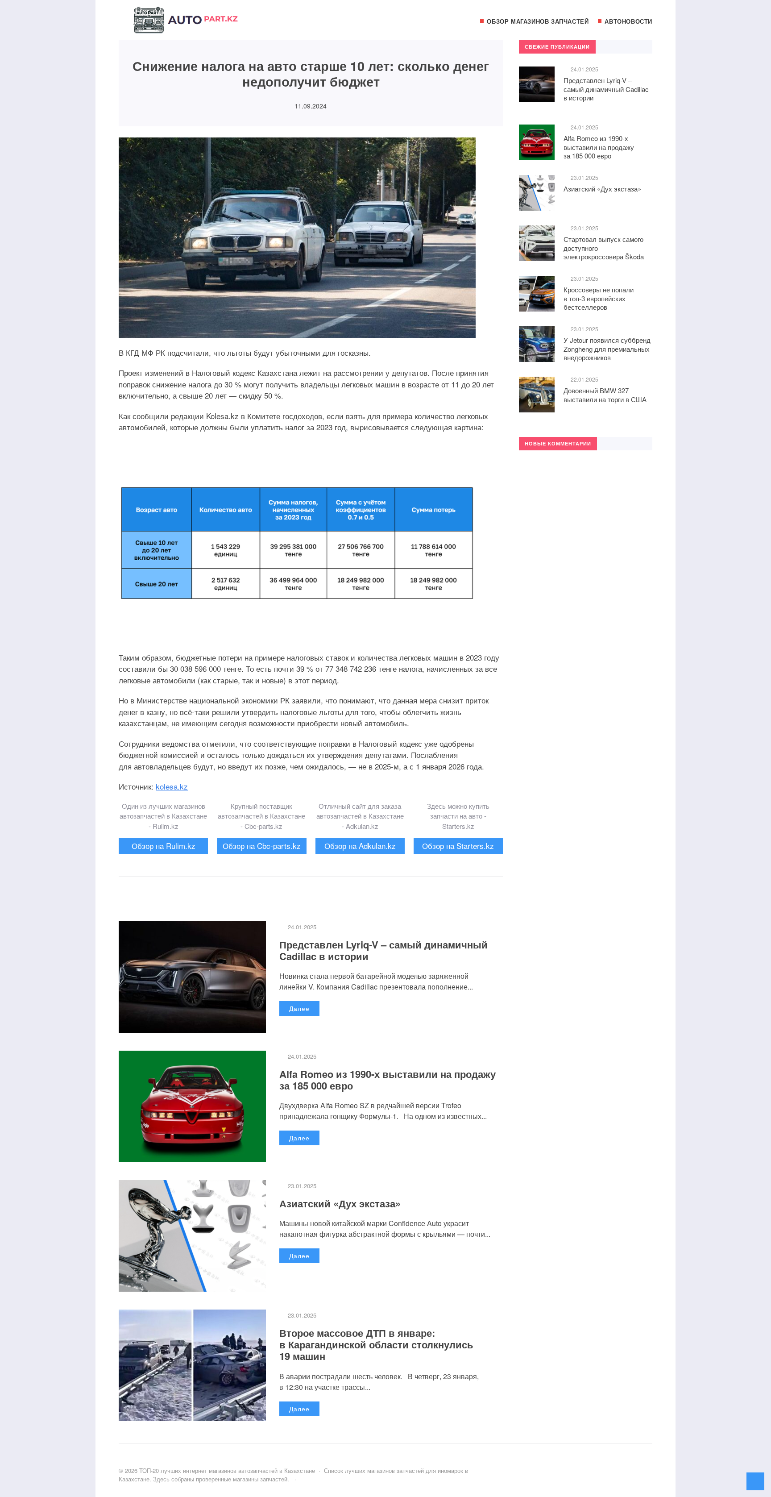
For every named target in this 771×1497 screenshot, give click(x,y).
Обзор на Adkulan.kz (360, 845)
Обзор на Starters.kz (458, 845)
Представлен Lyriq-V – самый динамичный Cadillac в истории (383, 950)
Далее (299, 1008)
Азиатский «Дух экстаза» (340, 1203)
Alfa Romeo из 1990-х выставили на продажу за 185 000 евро (387, 1080)
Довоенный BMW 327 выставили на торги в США (605, 395)
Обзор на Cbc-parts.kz (262, 845)
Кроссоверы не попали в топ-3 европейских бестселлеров (599, 298)
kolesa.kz (172, 786)
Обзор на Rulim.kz (163, 845)
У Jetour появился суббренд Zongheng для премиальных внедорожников (607, 348)
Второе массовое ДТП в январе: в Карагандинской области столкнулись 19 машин (376, 1345)
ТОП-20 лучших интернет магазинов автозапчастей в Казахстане (186, 24)
